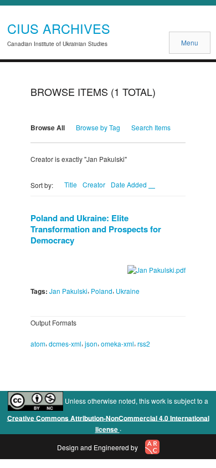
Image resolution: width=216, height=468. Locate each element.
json (91, 343)
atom (37, 343)
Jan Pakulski (68, 291)
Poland (101, 291)
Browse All (47, 128)
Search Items (151, 127)
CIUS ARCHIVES (58, 28)
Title (70, 184)
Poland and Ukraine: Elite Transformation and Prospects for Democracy (95, 229)
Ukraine (128, 291)
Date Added (129, 184)
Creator (94, 184)
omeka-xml (117, 343)
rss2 (143, 343)
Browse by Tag (98, 127)
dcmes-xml (65, 343)
